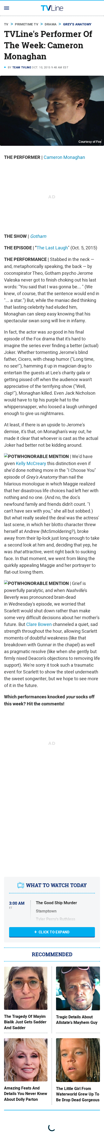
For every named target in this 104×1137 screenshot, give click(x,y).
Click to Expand (54, 932)
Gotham (38, 236)
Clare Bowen (39, 624)
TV (6, 24)
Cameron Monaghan (64, 157)
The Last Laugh (52, 248)
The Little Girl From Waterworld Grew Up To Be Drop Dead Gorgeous (77, 1094)
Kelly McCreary (31, 463)
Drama (51, 24)
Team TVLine (21, 67)
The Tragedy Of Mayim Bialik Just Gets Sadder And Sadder (25, 1022)
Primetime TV (26, 24)
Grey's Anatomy (77, 24)
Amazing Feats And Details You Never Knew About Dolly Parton (25, 1093)
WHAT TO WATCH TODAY (56, 885)
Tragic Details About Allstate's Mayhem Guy (76, 1019)
